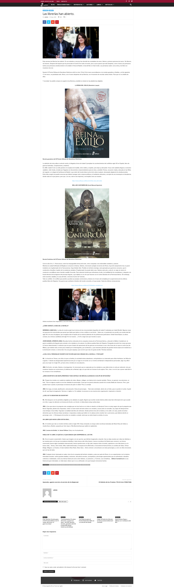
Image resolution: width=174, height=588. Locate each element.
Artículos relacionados (50, 501)
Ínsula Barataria (63, 4)
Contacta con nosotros (126, 586)
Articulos (108, 4)
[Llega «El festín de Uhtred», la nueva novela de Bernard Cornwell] (105, 511)
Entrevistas (78, 4)
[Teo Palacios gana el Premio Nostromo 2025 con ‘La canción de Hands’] (87, 511)
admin (46, 17)
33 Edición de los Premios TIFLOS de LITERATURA (115, 482)
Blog (58, 1)
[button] (131, 5)
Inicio (44, 8)
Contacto (64, 1)
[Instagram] (129, 1)
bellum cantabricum (55, 464)
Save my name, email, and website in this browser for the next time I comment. (65, 567)
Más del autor (63, 501)
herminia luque (64, 464)
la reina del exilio (85, 464)
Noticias (81, 517)
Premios (51, 10)
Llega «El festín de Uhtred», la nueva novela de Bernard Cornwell (105, 520)
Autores (90, 4)
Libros (99, 4)
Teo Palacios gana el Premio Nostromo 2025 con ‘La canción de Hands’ (86, 520)
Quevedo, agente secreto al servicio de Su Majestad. (61, 482)
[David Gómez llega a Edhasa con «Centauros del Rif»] (123, 511)
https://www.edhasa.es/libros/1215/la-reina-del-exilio (87, 181)
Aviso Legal (104, 586)
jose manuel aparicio (75, 464)
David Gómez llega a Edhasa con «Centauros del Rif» (123, 520)
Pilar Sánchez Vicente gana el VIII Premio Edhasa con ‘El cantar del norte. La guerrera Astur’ (51, 521)
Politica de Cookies (114, 586)
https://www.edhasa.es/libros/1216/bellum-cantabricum (87, 285)
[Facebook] (126, 1)
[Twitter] (132, 1)
